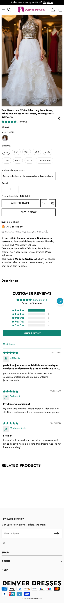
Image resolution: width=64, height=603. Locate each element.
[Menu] (3, 9)
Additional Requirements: (14, 170)
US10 (47, 151)
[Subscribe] (56, 533)
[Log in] (53, 9)
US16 (29, 160)
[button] (60, 308)
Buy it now (29, 212)
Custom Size (44, 160)
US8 (37, 151)
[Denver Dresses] (32, 9)
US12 (6, 160)
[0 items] (60, 9)
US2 (6, 151)
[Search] (8, 9)
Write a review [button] (32, 333)
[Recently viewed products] (60, 301)
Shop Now (48, 2)
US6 (26, 151)
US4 (16, 151)
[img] (10, 353)
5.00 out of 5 (40, 300)
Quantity (5, 183)
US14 (18, 160)
